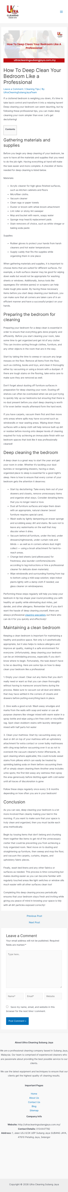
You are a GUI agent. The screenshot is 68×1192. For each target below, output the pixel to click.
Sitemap (34, 1110)
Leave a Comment (13, 89)
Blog (34, 1106)
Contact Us (34, 1102)
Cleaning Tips (32, 89)
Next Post (34, 922)
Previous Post (34, 916)
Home (34, 1093)
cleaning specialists (35, 615)
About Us (34, 1098)
